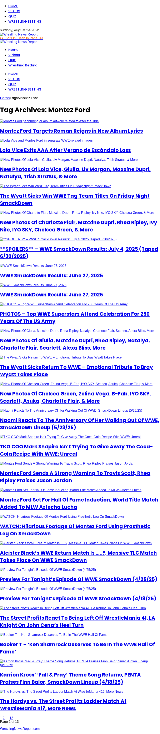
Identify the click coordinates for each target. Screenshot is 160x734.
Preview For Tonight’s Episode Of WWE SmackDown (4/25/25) (78, 579)
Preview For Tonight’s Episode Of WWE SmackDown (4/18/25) (78, 598)
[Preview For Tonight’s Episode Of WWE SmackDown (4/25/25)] (48, 569)
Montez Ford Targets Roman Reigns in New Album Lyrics (71, 130)
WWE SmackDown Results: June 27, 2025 (51, 275)
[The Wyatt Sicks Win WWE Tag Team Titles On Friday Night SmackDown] (55, 186)
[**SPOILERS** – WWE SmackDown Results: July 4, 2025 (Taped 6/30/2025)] (58, 239)
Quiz (12, 16)
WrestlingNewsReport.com (20, 728)
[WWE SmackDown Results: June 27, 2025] (33, 266)
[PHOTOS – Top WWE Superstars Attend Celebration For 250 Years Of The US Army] (64, 304)
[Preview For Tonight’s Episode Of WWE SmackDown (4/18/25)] (48, 589)
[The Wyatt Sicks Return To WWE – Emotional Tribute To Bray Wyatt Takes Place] (61, 357)
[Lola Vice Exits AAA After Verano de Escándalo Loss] (46, 140)
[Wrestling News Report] (19, 34)
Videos (14, 11)
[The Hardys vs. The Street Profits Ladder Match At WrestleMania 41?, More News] (61, 691)
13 (11, 718)
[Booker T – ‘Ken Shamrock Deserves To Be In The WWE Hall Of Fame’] (54, 634)
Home (13, 6)
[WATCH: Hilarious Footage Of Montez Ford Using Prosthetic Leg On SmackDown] (62, 516)
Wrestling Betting (24, 21)
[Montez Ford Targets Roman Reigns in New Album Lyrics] (49, 121)
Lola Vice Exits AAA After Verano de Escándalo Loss (65, 150)
